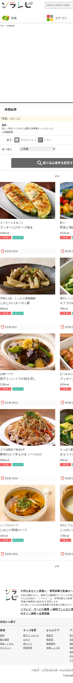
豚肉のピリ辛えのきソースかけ (21, 454)
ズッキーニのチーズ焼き (16, 227)
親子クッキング (31, 635)
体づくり (27, 643)
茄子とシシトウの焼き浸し (18, 378)
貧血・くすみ (6, 643)
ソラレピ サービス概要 (35, 609)
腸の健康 (4, 639)
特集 (14, 18)
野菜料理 (27, 647)
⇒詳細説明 (7, 131)
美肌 (2, 635)
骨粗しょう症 (53, 647)
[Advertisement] (36, 64)
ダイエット (5, 647)
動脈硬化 (50, 643)
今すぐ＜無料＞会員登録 (35, 613)
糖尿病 (49, 639)
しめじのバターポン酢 (15, 303)
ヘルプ (35, 669)
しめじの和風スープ (13, 530)
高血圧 (49, 635)
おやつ (26, 639)
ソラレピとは (49, 669)
